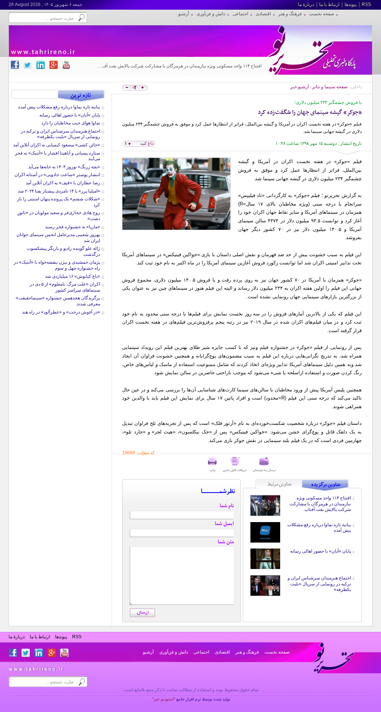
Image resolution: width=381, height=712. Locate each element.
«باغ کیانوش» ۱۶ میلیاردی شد (72, 276)
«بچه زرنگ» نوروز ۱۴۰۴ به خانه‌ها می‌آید (64, 166)
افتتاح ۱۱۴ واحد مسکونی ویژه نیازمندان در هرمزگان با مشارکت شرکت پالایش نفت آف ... (179, 66)
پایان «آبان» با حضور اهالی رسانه (320, 551)
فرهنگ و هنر (247, 652)
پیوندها (350, 4)
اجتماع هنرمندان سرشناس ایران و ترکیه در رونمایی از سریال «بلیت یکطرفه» (319, 583)
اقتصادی (222, 652)
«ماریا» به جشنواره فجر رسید (72, 226)
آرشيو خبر (299, 86)
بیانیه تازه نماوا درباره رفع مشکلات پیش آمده (59, 106)
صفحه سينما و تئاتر (330, 86)
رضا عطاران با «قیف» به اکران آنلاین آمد (63, 182)
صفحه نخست (277, 652)
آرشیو (148, 652)
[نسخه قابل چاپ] (212, 465)
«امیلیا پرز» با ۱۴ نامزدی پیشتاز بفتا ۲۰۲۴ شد (59, 191)
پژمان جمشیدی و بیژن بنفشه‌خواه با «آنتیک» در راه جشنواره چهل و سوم (57, 265)
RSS (366, 4)
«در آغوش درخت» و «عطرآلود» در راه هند (61, 312)
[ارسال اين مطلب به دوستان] (264, 465)
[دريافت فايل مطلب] (235, 465)
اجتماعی (201, 652)
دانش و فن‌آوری (173, 652)
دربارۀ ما (306, 4)
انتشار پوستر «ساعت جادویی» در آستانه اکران (57, 174)
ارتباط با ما (329, 4)
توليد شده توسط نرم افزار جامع (191, 699)
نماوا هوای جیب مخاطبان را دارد (70, 122)
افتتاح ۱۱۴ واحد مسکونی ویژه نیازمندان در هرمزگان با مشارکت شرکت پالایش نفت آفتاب (320, 503)
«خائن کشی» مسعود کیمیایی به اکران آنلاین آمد (56, 144)
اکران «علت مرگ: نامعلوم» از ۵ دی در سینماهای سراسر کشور (65, 287)
